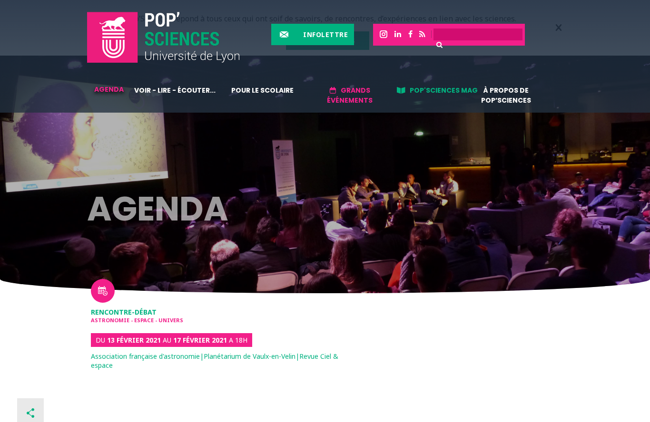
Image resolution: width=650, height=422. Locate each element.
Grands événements (350, 95)
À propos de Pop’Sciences (506, 95)
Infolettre (325, 34)
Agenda (109, 89)
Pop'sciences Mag (444, 90)
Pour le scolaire (262, 90)
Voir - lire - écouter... (175, 90)
